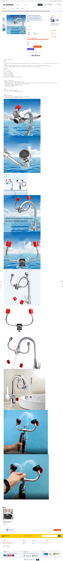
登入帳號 (33, 542)
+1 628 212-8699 (9, 543)
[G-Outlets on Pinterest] (1, 285)
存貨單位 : (29, 33)
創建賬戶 (33, 543)
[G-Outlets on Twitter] (1, 281)
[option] (4, 18)
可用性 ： (29, 34)
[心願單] (62, 285)
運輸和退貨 (10, 59)
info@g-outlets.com (7, 547)
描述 (5, 59)
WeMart (34, 32)
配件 (46, 542)
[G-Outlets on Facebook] (1, 283)
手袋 (49, 542)
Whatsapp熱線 (49, 4)
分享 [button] (28, 55)
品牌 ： (29, 32)
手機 (52, 542)
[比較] (62, 287)
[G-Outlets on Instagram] (1, 287)
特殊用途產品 (24, 542)
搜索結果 (23, 543)
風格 (28, 41)
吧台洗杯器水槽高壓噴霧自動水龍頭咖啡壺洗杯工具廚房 (8, 522)
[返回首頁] (60, 11)
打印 (40, 52)
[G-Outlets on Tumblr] (1, 289)
